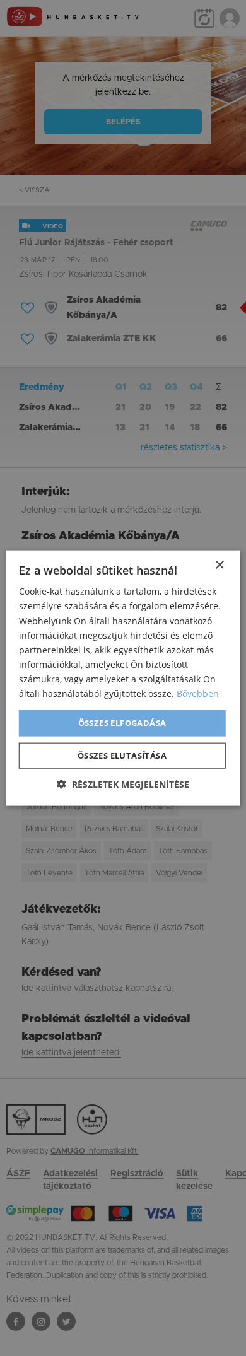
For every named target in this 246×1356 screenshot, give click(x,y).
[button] (123, 784)
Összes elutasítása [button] (122, 755)
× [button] (219, 565)
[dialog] (123, 678)
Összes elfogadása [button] (122, 722)
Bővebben (198, 693)
